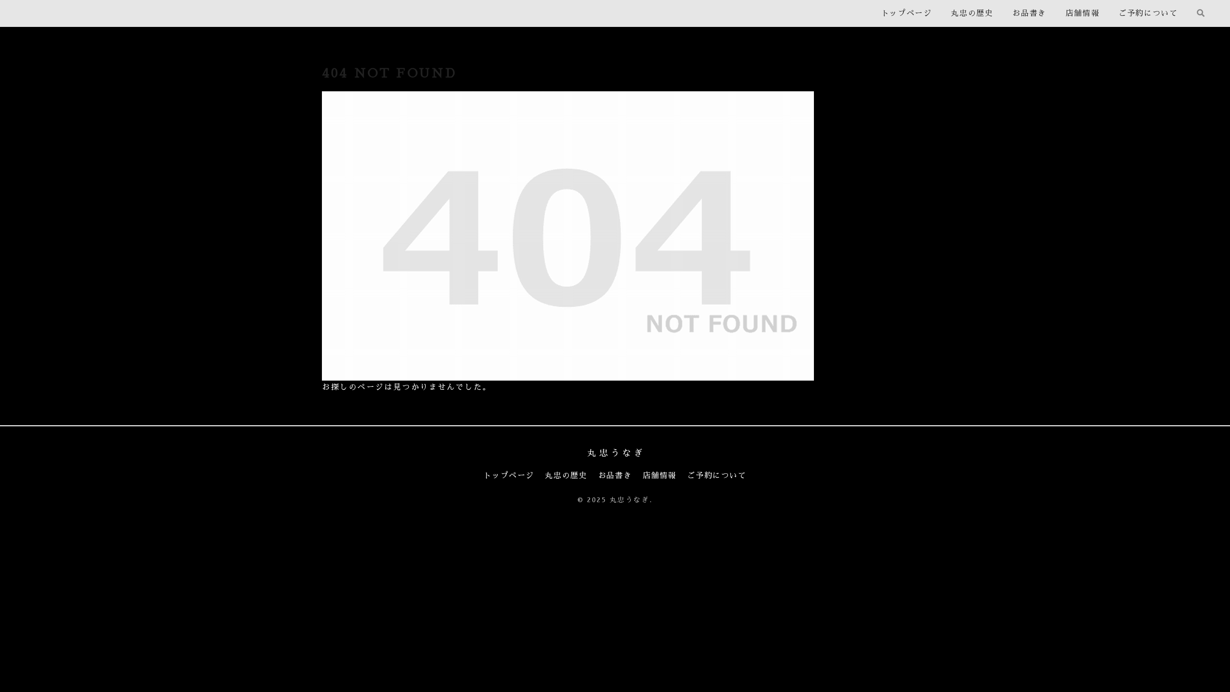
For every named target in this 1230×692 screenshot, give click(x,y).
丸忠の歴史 (566, 475)
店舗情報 (659, 475)
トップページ (508, 475)
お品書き (615, 475)
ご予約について (716, 475)
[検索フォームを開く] (1201, 13)
